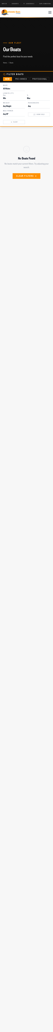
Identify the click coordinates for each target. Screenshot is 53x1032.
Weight (6, 103)
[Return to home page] (10, 12)
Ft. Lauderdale (29, 3)
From (4, 95)
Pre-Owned (21, 79)
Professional (39, 79)
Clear (6, 118)
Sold (30, 111)
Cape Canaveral (45, 3)
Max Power (8, 111)
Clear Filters (25, 176)
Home (5, 63)
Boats (11, 63)
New (7, 79)
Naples (4, 3)
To (27, 95)
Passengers (33, 103)
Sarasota (15, 3)
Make (5, 85)
